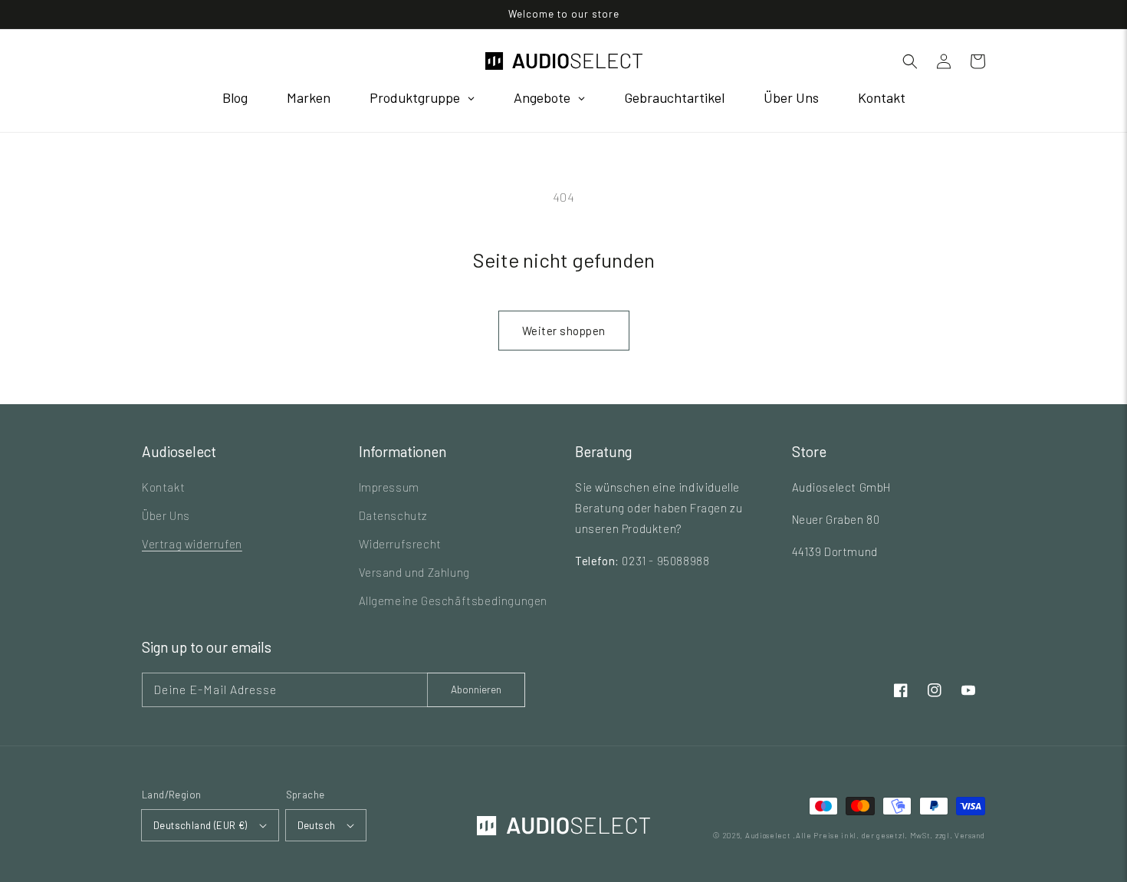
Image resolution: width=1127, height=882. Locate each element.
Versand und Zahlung (414, 572)
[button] (910, 61)
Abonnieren (476, 689)
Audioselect (768, 835)
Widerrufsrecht (400, 544)
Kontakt (163, 487)
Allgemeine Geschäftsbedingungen (453, 600)
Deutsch (316, 825)
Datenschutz (394, 515)
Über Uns (166, 515)
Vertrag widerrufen (192, 544)
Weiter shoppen (564, 330)
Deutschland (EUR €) (200, 825)
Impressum (389, 487)
